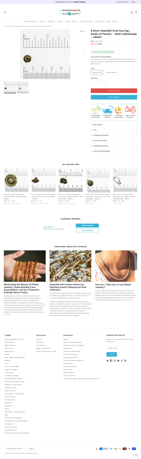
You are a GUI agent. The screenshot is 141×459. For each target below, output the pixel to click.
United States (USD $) (122, 2)
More (115, 21)
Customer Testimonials (71, 351)
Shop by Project (29, 21)
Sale (108, 21)
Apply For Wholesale (43, 348)
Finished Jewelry (10, 388)
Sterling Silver (86, 21)
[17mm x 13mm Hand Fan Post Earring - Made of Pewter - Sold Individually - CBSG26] (43, 180)
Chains (42, 21)
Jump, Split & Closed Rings (14, 394)
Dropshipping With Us (70, 357)
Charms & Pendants (12, 366)
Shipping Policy (68, 372)
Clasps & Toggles (11, 370)
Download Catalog (70, 354)
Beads (60, 21)
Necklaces (8, 403)
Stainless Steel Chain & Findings (16, 421)
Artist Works (9, 342)
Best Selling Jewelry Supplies (15, 357)
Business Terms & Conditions (73, 345)
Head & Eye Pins (10, 391)
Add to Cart (114, 91)
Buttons (7, 360)
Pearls (7, 409)
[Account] (131, 12)
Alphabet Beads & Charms (14, 339)
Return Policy (67, 370)
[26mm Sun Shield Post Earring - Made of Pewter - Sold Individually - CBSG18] (16, 180)
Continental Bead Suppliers (17, 453)
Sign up (111, 354)
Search (65, 339)
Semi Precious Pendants (13, 418)
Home (5, 26)
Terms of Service (69, 376)
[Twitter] (107, 360)
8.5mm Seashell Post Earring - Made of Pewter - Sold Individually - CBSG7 (30, 26)
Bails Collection (10, 345)
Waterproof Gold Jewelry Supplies (17, 433)
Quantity (94, 78)
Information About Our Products (70, 246)
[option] (45, 54)
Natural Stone (10, 400)
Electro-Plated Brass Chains (15, 382)
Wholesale (99, 21)
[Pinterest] (125, 360)
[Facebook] (111, 360)
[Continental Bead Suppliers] (70, 12)
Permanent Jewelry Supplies (15, 412)
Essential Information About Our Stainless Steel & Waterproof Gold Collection (68, 287)
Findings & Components (13, 385)
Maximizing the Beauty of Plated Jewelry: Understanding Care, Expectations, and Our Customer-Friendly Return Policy (22, 288)
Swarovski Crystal (11, 427)
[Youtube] (118, 360)
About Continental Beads (72, 342)
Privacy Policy (68, 363)
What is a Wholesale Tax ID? (46, 351)
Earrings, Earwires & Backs (14, 379)
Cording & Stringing (12, 376)
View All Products (11, 430)
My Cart (39, 339)
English (133, 2)
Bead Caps (9, 348)
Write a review (87, 225)
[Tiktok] (122, 360)
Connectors (9, 372)
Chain (7, 363)
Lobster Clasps (10, 397)
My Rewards (40, 345)
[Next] (84, 54)
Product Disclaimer (70, 366)
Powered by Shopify (31, 453)
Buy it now (114, 97)
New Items (8, 406)
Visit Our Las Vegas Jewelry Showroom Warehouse (81, 379)
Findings (51, 21)
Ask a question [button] (87, 230)
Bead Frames (9, 351)
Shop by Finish (71, 21)
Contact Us (67, 348)
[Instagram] (115, 360)
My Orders (39, 342)
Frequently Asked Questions (73, 360)
